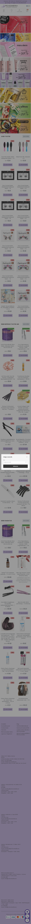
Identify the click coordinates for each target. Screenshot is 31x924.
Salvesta (15, 466)
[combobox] (15, 462)
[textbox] (15, 462)
